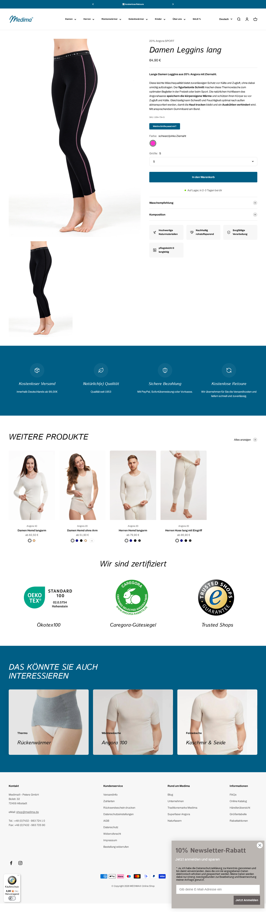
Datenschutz (110, 827)
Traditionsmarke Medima (182, 807)
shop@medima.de (27, 812)
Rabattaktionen (239, 820)
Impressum (110, 840)
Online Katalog (238, 801)
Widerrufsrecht (112, 833)
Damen (69, 19)
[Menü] (18, 876)
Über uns (177, 19)
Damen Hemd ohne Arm (82, 530)
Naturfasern (174, 820)
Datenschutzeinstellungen (118, 814)
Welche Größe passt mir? (164, 126)
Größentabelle (238, 814)
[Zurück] (93, 4)
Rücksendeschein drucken (119, 807)
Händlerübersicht (240, 807)
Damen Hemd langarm (32, 530)
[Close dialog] (258, 845)
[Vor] (173, 4)
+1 (92, 541)
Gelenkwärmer (136, 19)
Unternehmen (176, 801)
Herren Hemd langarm (133, 530)
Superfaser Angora (179, 814)
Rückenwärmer (110, 19)
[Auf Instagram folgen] (20, 863)
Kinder (158, 19)
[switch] (12, 898)
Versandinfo (110, 794)
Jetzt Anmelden (244, 900)
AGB (106, 820)
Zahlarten (109, 801)
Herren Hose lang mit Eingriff (183, 530)
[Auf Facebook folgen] (11, 863)
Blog (170, 794)
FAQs (233, 794)
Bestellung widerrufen (116, 846)
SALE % (197, 19)
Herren (87, 19)
